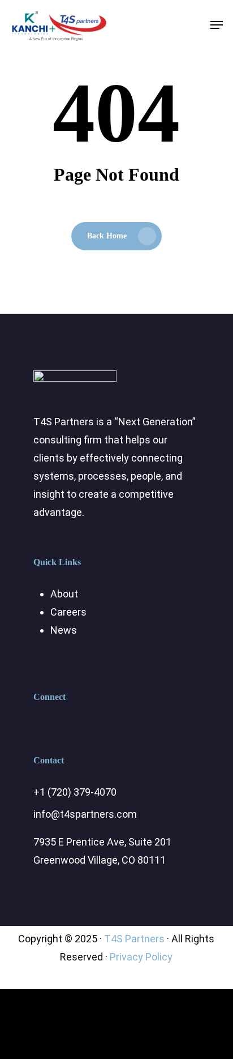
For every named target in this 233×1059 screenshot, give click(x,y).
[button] (216, 25)
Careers (68, 612)
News (63, 630)
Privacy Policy (141, 957)
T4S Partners (134, 939)
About (64, 594)
